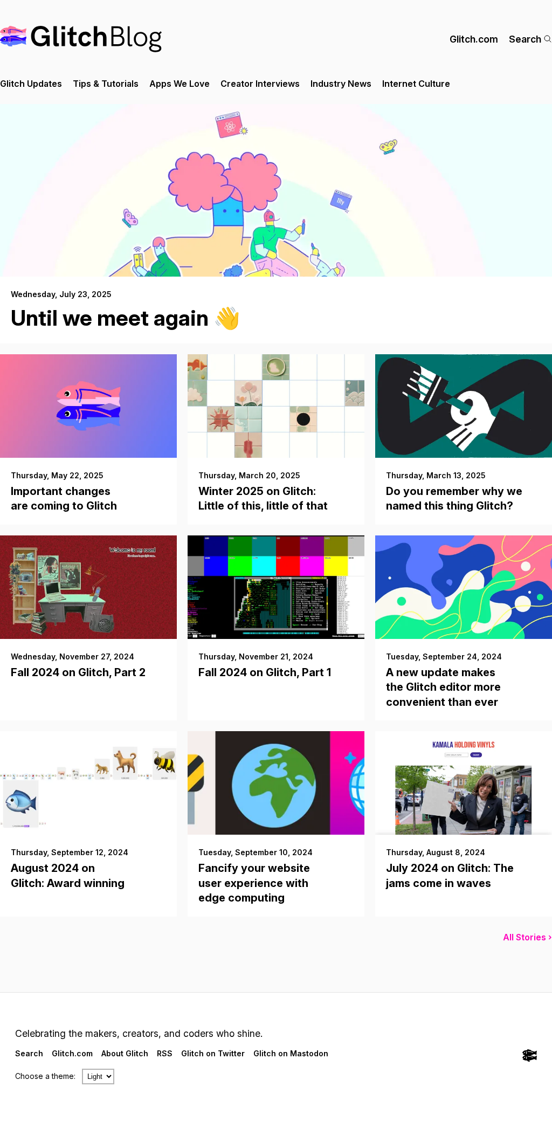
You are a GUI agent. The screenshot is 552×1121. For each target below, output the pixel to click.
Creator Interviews (260, 83)
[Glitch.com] (529, 1056)
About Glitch (124, 1053)
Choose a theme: (45, 1076)
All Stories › (527, 937)
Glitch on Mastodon (290, 1053)
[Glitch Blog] (81, 39)
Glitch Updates (31, 83)
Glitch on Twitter (213, 1053)
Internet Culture (416, 83)
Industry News (340, 83)
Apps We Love (179, 83)
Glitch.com (474, 39)
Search (525, 39)
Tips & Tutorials (106, 83)
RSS (164, 1053)
